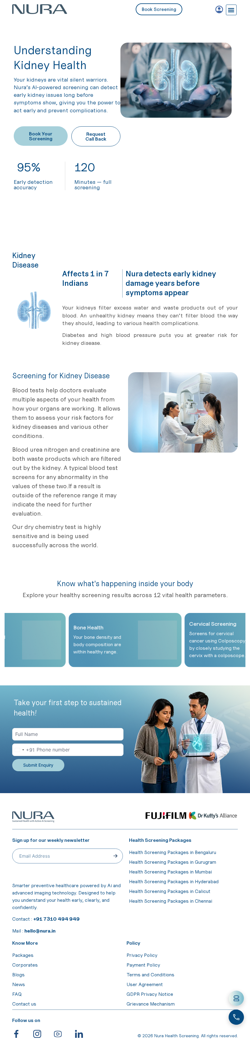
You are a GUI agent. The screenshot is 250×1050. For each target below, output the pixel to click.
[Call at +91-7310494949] (236, 1017)
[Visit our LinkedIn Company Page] (83, 1034)
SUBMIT (115, 855)
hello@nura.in (39, 931)
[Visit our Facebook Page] (20, 1034)
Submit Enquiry (38, 765)
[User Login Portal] (219, 9)
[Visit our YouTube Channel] (62, 1034)
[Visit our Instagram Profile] (41, 1034)
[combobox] (23, 750)
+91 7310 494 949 (56, 919)
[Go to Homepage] (51, 9)
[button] (231, 10)
